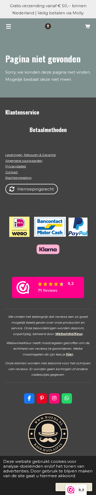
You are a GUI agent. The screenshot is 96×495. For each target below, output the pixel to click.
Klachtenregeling (18, 178)
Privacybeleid (15, 166)
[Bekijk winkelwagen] (87, 26)
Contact (11, 172)
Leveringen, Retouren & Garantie (30, 155)
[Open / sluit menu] (8, 26)
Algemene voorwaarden (23, 161)
